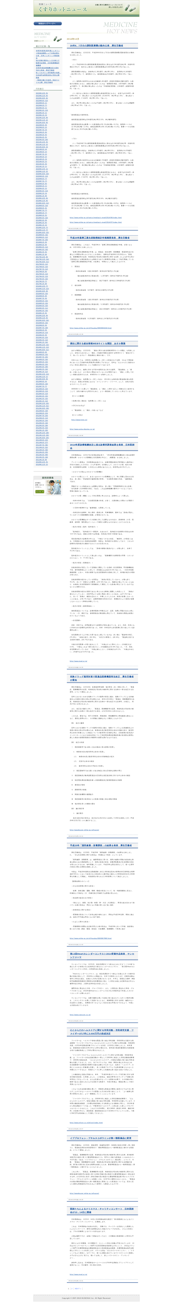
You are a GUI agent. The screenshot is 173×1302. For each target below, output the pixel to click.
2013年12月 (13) (42, 374)
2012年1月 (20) (42, 430)
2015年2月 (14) (42, 340)
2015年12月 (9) (42, 315)
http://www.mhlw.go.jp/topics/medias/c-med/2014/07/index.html (96, 222)
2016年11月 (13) (42, 289)
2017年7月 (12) (42, 269)
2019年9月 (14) (42, 206)
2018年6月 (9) (41, 242)
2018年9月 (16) (42, 235)
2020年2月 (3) (41, 193)
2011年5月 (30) (42, 450)
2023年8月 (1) (41, 103)
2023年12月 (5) (42, 93)
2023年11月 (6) (42, 96)
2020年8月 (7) (41, 179)
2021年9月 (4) (41, 149)
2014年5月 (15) (42, 362)
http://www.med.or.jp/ (78, 661)
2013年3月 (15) (42, 396)
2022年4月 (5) (41, 137)
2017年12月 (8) (42, 257)
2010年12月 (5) (42, 462)
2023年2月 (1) (41, 113)
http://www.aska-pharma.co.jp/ (82, 429)
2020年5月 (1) (41, 186)
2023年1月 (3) (41, 115)
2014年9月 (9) (41, 352)
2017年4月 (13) (42, 276)
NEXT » (78, 1289)
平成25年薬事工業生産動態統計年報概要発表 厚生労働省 (100, 238)
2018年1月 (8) (41, 254)
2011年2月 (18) (42, 457)
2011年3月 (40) (42, 455)
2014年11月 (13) (42, 347)
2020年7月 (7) (41, 181)
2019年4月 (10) (42, 218)
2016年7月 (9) (41, 298)
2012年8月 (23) (42, 413)
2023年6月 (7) (41, 105)
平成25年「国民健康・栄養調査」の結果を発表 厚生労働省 (101, 845)
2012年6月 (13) (42, 418)
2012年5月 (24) (42, 420)
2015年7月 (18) (42, 328)
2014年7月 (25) (42, 357)
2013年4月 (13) (42, 394)
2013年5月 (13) (42, 391)
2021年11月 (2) (42, 144)
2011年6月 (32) (42, 447)
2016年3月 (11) (42, 308)
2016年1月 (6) (41, 313)
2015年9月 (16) (42, 323)
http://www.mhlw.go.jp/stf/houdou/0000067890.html (91, 938)
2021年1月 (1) (41, 166)
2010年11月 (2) (42, 464)
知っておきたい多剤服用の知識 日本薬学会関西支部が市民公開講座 (48, 75)
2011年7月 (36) (42, 445)
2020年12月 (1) (42, 169)
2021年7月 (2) (41, 154)
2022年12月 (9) (42, 118)
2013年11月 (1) (42, 377)
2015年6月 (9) (41, 330)
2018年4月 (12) (42, 247)
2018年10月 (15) (42, 232)
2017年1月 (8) (41, 284)
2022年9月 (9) (41, 125)
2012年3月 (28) (42, 425)
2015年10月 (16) (42, 320)
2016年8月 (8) (41, 296)
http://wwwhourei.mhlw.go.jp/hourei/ (84, 830)
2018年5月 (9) (41, 245)
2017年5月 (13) (42, 274)
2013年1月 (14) (42, 401)
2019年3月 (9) (41, 220)
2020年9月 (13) (42, 176)
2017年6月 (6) (41, 271)
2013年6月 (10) (42, 389)
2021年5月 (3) (41, 159)
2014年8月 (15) (42, 354)
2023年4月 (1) (41, 108)
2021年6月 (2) (41, 157)
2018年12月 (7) (42, 227)
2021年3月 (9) (41, 164)
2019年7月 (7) (41, 210)
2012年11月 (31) (42, 406)
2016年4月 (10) (42, 306)
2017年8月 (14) (42, 267)
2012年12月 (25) (42, 403)
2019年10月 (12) (42, 203)
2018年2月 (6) (41, 252)
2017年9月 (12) (42, 264)
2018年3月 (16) (42, 249)
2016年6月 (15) (42, 301)
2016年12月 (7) (42, 286)
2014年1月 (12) (42, 372)
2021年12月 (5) (42, 142)
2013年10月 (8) (42, 379)
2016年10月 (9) (42, 291)
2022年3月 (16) (42, 139)
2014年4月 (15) (42, 364)
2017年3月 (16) (42, 279)
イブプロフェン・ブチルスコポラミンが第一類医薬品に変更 (100, 1138)
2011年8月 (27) (42, 442)
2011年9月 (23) (42, 440)
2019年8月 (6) (41, 208)
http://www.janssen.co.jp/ (80, 1015)
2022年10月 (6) (42, 122)
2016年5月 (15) (42, 303)
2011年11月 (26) (42, 435)
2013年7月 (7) (41, 386)
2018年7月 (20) (42, 240)
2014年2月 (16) (42, 369)
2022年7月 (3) (41, 130)
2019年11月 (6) (42, 201)
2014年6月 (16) (42, 359)
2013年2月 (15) (42, 399)
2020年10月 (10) (42, 174)
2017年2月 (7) (41, 281)
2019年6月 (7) (41, 213)
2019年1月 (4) (41, 225)
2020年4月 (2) (41, 188)
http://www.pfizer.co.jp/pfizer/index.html (86, 1123)
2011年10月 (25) (42, 438)
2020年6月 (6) (41, 184)
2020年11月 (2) (42, 171)
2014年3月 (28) (42, 367)
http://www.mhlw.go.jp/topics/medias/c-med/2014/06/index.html (96, 217)
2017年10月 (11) (42, 262)
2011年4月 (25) (42, 452)
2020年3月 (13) (42, 191)
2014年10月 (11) (42, 350)
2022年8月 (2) (41, 127)
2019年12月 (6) (42, 198)
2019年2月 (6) (41, 223)
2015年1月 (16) (42, 342)
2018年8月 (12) (42, 237)
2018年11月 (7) (42, 230)
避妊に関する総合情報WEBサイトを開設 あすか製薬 (98, 343)
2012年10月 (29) (42, 408)
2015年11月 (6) (42, 318)
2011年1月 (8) (41, 460)
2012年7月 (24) (42, 416)
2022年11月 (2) (42, 120)
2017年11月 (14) (42, 259)
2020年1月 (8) (41, 196)
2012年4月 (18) (42, 423)
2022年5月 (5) (41, 135)
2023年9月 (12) (42, 100)
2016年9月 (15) (42, 293)
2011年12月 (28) (42, 433)
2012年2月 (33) (42, 428)
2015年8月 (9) (41, 325)
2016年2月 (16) (42, 311)
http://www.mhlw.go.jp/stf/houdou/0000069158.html (91, 328)
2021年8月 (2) (41, 152)
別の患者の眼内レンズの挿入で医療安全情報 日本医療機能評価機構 (47, 63)
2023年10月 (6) (42, 98)
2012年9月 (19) (42, 411)
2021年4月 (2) (41, 161)
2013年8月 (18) (42, 384)
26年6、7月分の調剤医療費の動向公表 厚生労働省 (96, 45)
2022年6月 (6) (41, 132)
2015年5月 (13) (42, 332)
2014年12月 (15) (42, 345)
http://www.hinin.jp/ (79, 420)
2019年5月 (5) (41, 215)
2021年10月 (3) (42, 147)
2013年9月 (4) (41, 381)
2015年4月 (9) (41, 335)
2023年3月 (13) (42, 110)
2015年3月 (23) (42, 337)
